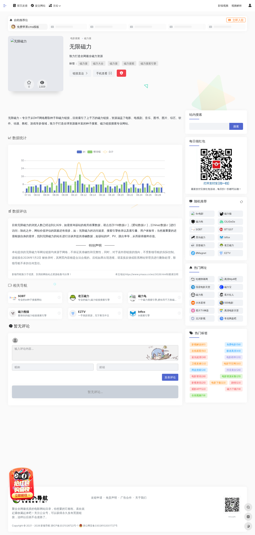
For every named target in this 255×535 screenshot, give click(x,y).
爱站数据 (138, 225)
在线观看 (199, 350)
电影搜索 (75, 38)
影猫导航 (45, 525)
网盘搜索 (199, 369)
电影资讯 (199, 376)
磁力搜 (87, 38)
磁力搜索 (129, 63)
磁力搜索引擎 (148, 63)
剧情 (236, 382)
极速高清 (234, 350)
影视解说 (198, 344)
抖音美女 (234, 369)
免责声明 (111, 497)
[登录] (250, 5)
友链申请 (96, 497)
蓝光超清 (199, 356)
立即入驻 (238, 20)
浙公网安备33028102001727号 (100, 525)
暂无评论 (22, 326)
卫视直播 (199, 363)
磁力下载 (234, 388)
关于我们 (140, 497)
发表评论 (170, 377)
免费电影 (234, 344)
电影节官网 (232, 363)
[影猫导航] (30, 501)
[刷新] (241, 202)
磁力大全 (98, 63)
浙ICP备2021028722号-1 (64, 525)
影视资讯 (199, 382)
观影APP (199, 388)
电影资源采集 (231, 376)
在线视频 (198, 395)
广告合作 (126, 497)
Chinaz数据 (159, 225)
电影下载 (218, 382)
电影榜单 (234, 356)
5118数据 (119, 225)
